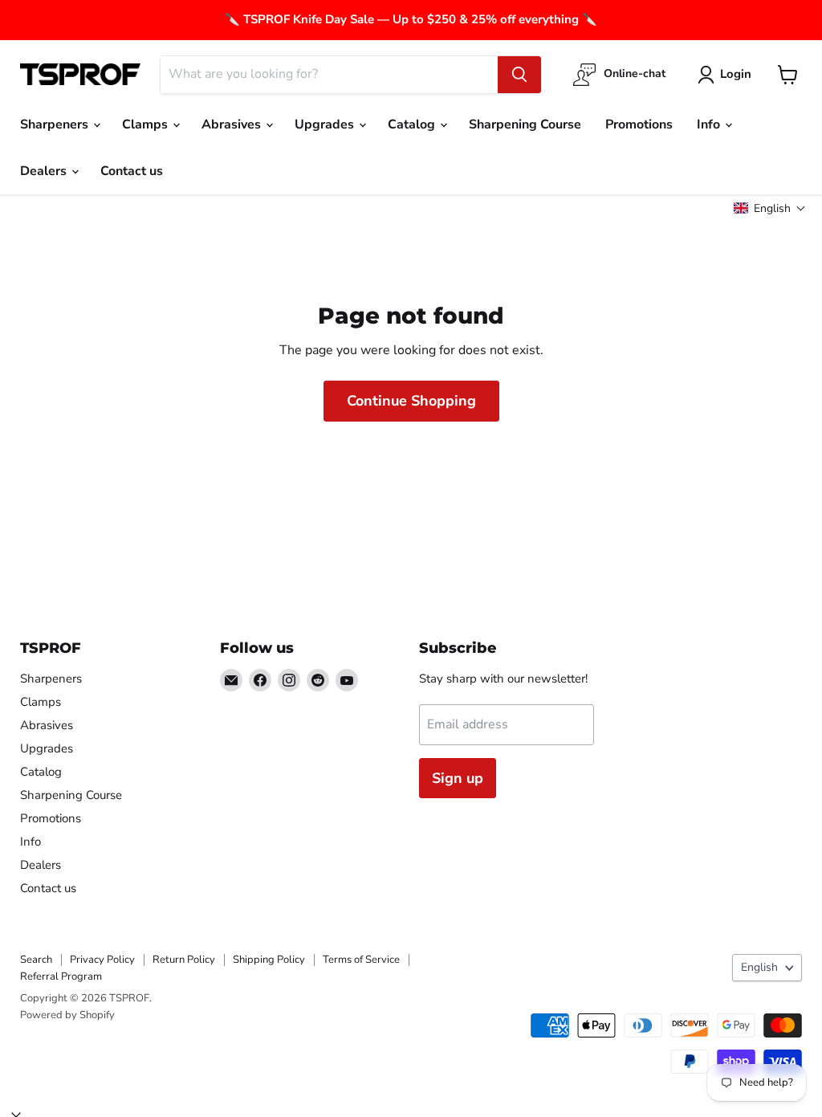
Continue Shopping (411, 400)
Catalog (413, 124)
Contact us (131, 171)
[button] (770, 208)
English (759, 967)
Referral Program (61, 976)
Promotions (639, 124)
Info (710, 124)
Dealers (45, 171)
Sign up (457, 778)
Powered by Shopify (67, 1015)
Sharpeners (56, 124)
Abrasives (232, 124)
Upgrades (326, 124)
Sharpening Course (525, 124)
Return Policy (184, 959)
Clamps (146, 124)
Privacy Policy (102, 959)
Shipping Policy (269, 959)
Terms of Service (361, 959)
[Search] (519, 74)
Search (36, 959)
